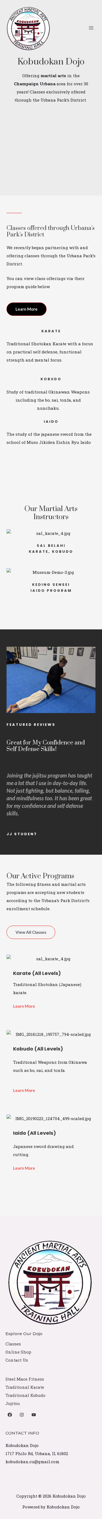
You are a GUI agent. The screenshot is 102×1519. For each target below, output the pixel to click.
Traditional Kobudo (25, 1395)
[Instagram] (21, 1414)
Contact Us (16, 1360)
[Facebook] (9, 1414)
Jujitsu (12, 1403)
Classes (13, 1343)
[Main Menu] (91, 28)
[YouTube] (33, 1414)
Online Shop (18, 1352)
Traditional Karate (24, 1387)
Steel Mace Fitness (24, 1379)
